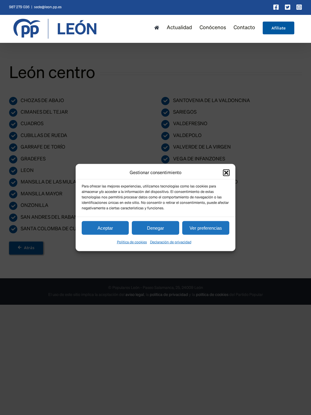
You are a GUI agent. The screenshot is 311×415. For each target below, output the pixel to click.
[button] (226, 173)
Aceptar (105, 227)
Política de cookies (132, 242)
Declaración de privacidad (170, 242)
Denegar (155, 227)
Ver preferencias (206, 227)
